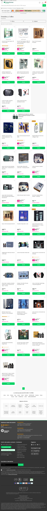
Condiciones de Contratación (23, 497)
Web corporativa (20, 455)
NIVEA (16, 396)
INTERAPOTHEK (31, 395)
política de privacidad (11, 470)
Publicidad (19, 452)
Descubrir (20, 118)
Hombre (14, 8)
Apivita (18, 395)
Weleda (11, 395)
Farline (22, 395)
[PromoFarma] (8, 3)
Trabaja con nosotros (21, 447)
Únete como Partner (21, 451)
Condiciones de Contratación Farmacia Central (23, 498)
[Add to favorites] (14, 26)
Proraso (12, 396)
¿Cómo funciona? (21, 446)
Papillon (26, 395)
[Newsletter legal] (1, 470)
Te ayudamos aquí (6, 447)
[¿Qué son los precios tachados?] (1, 24)
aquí (8, 454)
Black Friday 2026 (20, 457)
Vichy (8, 395)
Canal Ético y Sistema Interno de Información (23, 500)
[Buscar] (44, 5)
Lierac (5, 395)
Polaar (41, 395)
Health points (20, 454)
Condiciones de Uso (23, 496)
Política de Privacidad (12, 474)
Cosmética (10, 8)
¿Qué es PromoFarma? (22, 444)
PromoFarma (4, 8)
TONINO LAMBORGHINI (32, 396)
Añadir (8, 53)
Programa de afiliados (22, 449)
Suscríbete (20, 464)
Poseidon (37, 395)
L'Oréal (25, 396)
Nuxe (15, 395)
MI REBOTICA (21, 396)
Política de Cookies (23, 499)
